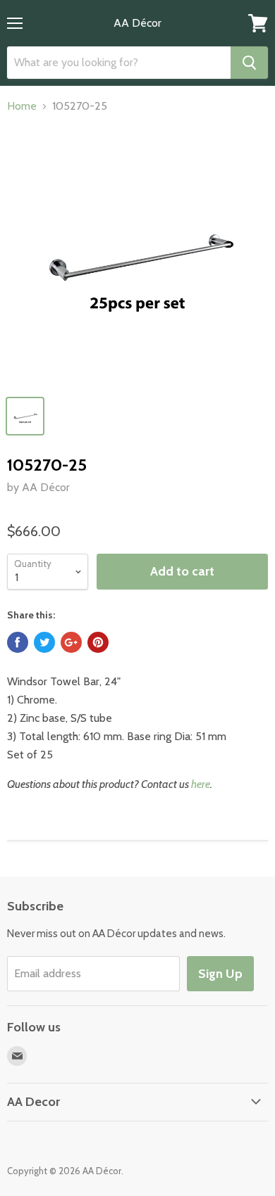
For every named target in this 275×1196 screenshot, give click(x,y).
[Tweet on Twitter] (44, 642)
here (200, 784)
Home (22, 106)
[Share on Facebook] (17, 642)
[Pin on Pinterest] (98, 642)
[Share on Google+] (71, 642)
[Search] (249, 62)
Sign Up (220, 973)
